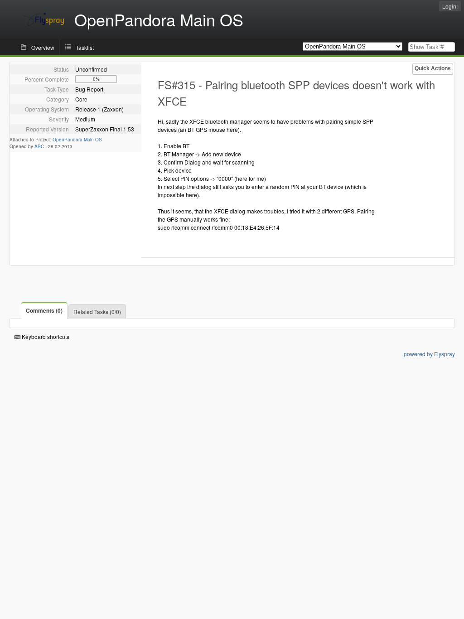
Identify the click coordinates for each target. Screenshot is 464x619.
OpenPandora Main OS (77, 139)
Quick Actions (433, 68)
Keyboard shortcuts (44, 336)
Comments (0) (44, 310)
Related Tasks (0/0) (97, 311)
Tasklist (85, 47)
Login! (450, 6)
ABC (39, 146)
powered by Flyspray (429, 354)
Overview (42, 47)
